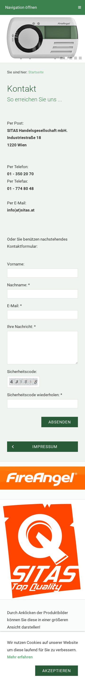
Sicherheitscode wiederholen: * (34, 394)
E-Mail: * (14, 305)
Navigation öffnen (21, 7)
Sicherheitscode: (22, 371)
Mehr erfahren (20, 657)
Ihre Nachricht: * (21, 326)
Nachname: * (18, 285)
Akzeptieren (56, 670)
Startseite (36, 72)
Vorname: (15, 264)
